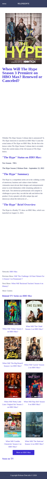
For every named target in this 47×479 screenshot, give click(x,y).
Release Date (22, 475)
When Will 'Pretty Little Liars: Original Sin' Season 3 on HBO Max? (12, 404)
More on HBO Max (23, 452)
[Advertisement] (23, 108)
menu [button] (4, 4)
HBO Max (13, 272)
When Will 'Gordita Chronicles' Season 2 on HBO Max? (12, 444)
